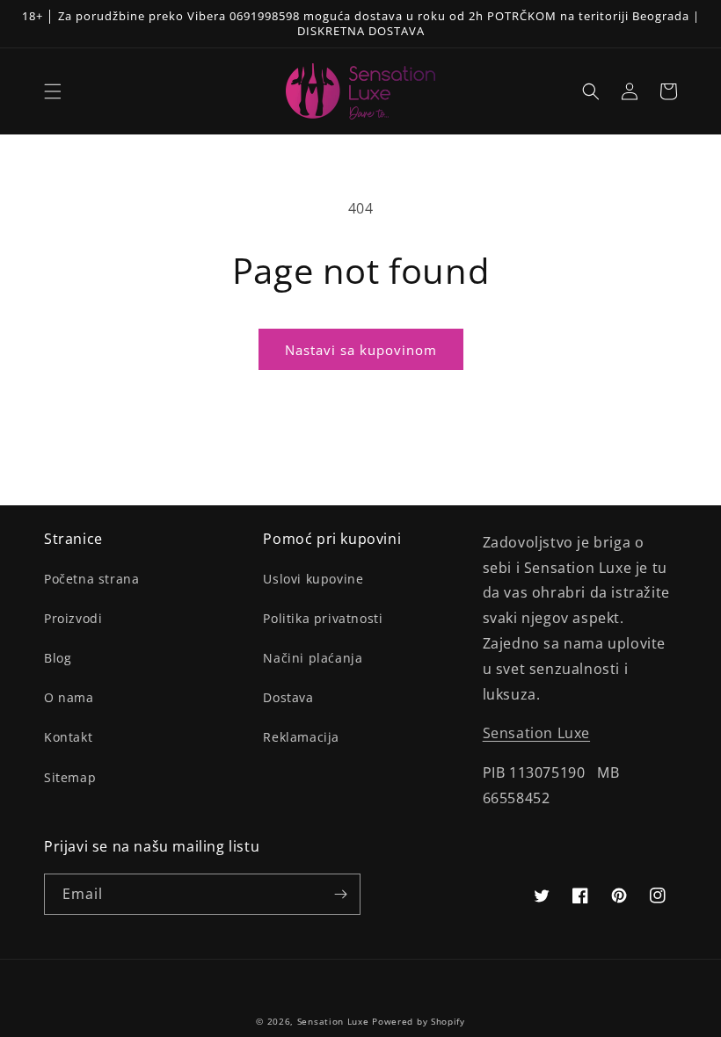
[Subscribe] (340, 894)
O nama (69, 697)
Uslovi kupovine (313, 578)
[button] (52, 91)
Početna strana (91, 578)
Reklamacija (301, 737)
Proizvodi (73, 618)
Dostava (288, 697)
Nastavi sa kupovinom (361, 350)
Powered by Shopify (418, 1021)
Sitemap (70, 777)
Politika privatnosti (322, 618)
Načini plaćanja (312, 657)
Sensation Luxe (536, 733)
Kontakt (68, 737)
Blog (57, 657)
